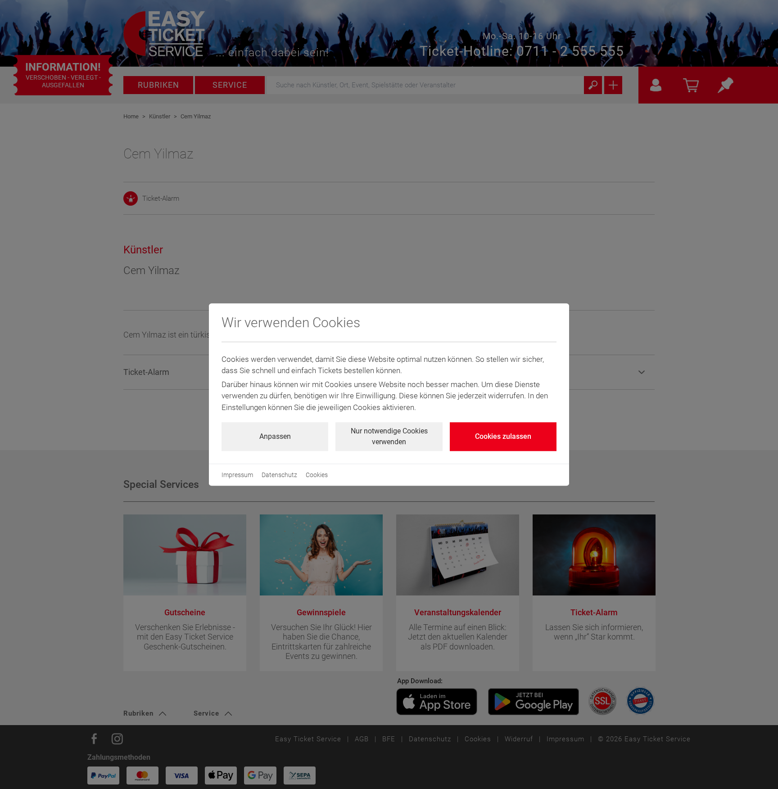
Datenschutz (279, 474)
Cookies (317, 474)
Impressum (237, 474)
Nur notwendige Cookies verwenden (389, 436)
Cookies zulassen (503, 436)
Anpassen (275, 436)
